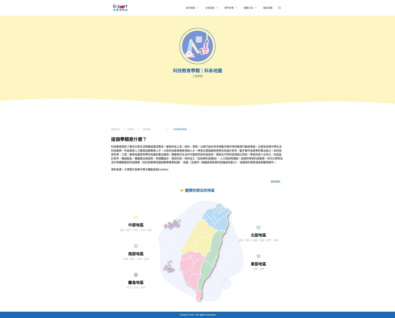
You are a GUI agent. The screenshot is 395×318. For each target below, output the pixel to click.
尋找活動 (267, 7)
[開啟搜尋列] (279, 7)
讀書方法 (248, 7)
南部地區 (136, 254)
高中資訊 (190, 7)
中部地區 (136, 225)
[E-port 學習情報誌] (120, 7)
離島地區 (136, 282)
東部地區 (258, 264)
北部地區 (258, 235)
